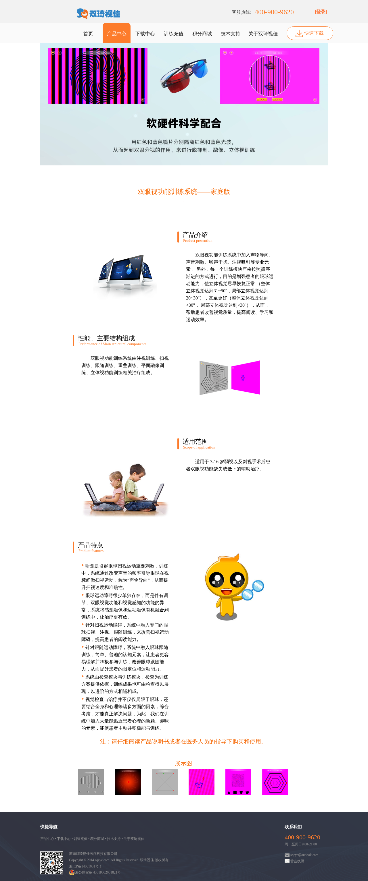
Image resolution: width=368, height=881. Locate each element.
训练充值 (173, 33)
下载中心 (145, 33)
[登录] (321, 11)
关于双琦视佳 (263, 33)
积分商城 (202, 33)
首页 (88, 33)
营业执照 (297, 861)
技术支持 (230, 33)
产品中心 (116, 33)
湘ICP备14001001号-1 (85, 866)
